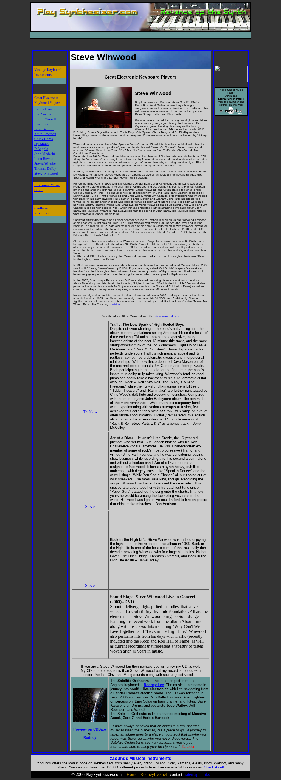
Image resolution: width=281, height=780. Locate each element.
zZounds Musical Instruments (140, 758)
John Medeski (44, 153)
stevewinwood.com (167, 315)
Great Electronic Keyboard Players (47, 100)
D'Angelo (41, 148)
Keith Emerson (45, 133)
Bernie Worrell (45, 118)
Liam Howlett (44, 158)
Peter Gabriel (44, 128)
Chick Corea (43, 138)
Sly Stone (41, 143)
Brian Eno (41, 123)
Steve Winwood (46, 173)
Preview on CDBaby (90, 729)
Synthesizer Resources (43, 210)
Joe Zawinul (43, 114)
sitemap (191, 774)
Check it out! (214, 767)
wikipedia (118, 304)
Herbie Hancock (46, 109)
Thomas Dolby (45, 168)
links (205, 774)
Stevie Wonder (45, 163)
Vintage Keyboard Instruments (47, 72)
